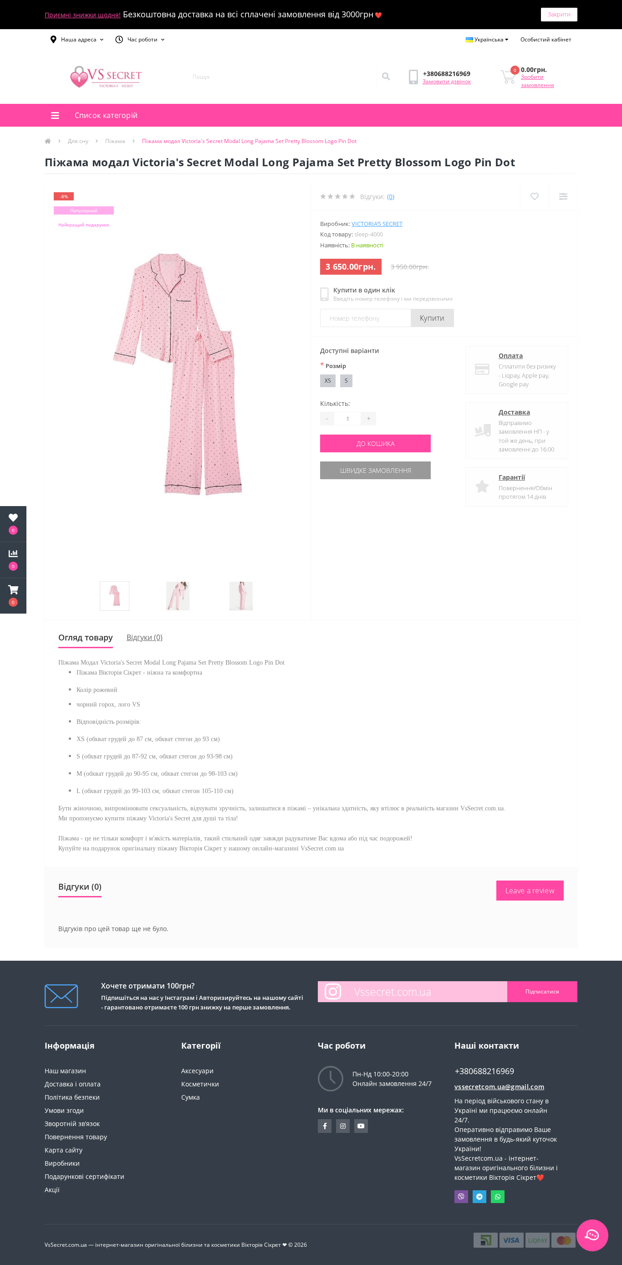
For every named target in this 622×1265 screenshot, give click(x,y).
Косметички (200, 1084)
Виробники (62, 1163)
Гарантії (512, 477)
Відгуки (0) (145, 637)
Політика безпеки (72, 1097)
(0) (390, 196)
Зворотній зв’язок (72, 1123)
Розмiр (333, 365)
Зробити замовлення (537, 81)
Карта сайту (63, 1150)
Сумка (190, 1097)
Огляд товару (85, 637)
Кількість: (335, 403)
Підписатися (542, 991)
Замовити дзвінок (447, 81)
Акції (52, 1189)
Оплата (511, 355)
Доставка (514, 412)
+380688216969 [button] (484, 1071)
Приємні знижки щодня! (83, 14)
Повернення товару (76, 1136)
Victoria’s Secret (377, 224)
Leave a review (530, 891)
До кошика (375, 443)
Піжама (115, 141)
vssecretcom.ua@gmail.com (499, 1086)
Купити (432, 318)
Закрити (559, 14)
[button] (77, 39)
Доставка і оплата (73, 1084)
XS (328, 380)
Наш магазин (65, 1070)
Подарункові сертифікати (84, 1176)
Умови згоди (64, 1110)
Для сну (78, 141)
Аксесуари (197, 1070)
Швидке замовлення (375, 470)
